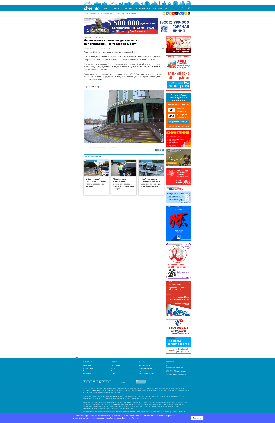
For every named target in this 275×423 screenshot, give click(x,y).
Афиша (106, 9)
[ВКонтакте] (156, 150)
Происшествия (116, 366)
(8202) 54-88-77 (170, 371)
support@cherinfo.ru (180, 374)
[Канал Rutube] (176, 13)
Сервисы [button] (116, 9)
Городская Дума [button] (160, 9)
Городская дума (88, 371)
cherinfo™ (128, 402)
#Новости (87, 37)
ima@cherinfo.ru (179, 367)
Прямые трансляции (145, 368)
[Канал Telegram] (103, 381)
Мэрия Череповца (143, 9)
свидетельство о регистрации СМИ (103, 390)
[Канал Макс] (179, 13)
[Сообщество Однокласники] (170, 13)
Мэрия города (88, 368)
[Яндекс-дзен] (109, 381)
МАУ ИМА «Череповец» (121, 404)
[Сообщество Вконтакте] (87, 381)
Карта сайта (87, 366)
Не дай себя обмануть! (178, 121)
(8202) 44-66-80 (170, 367)
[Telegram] (160, 150)
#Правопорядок (99, 37)
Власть (113, 368)
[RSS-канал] (106, 381)
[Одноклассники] (158, 150)
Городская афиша (144, 366)
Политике (135, 418)
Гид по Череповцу (144, 371)
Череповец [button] (128, 9)
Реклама (122, 382)
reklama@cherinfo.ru (180, 371)
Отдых (113, 373)
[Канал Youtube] (173, 13)
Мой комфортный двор (146, 373)
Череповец (87, 373)
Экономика (114, 371)
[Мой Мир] (163, 150)
